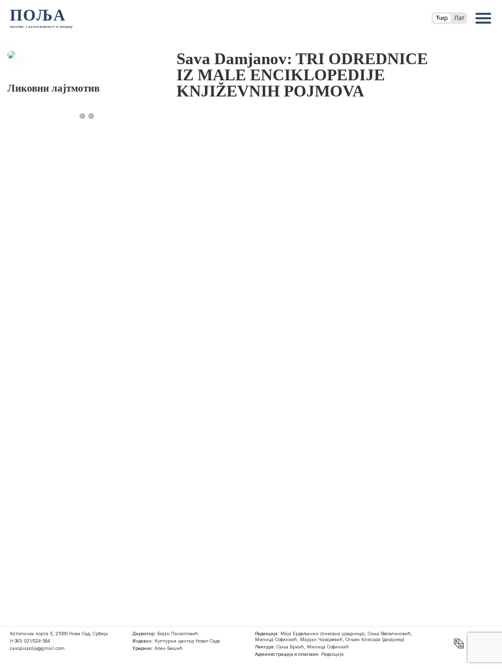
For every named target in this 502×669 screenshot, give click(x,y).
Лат (459, 18)
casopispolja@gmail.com (37, 648)
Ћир (442, 18)
